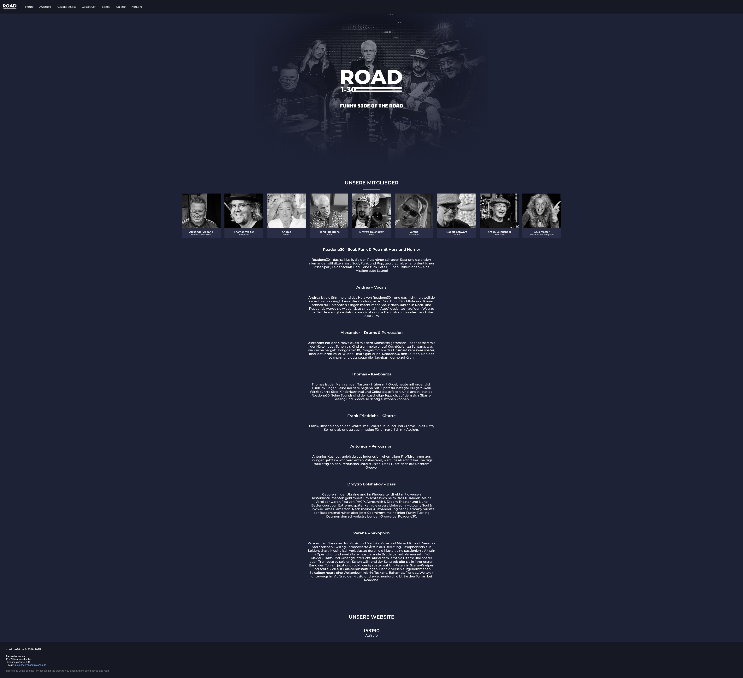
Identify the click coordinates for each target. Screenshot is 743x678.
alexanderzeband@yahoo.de (30, 665)
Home (29, 7)
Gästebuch (89, 7)
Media (106, 7)
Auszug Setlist (66, 7)
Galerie (121, 7)
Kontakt (136, 7)
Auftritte (45, 7)
